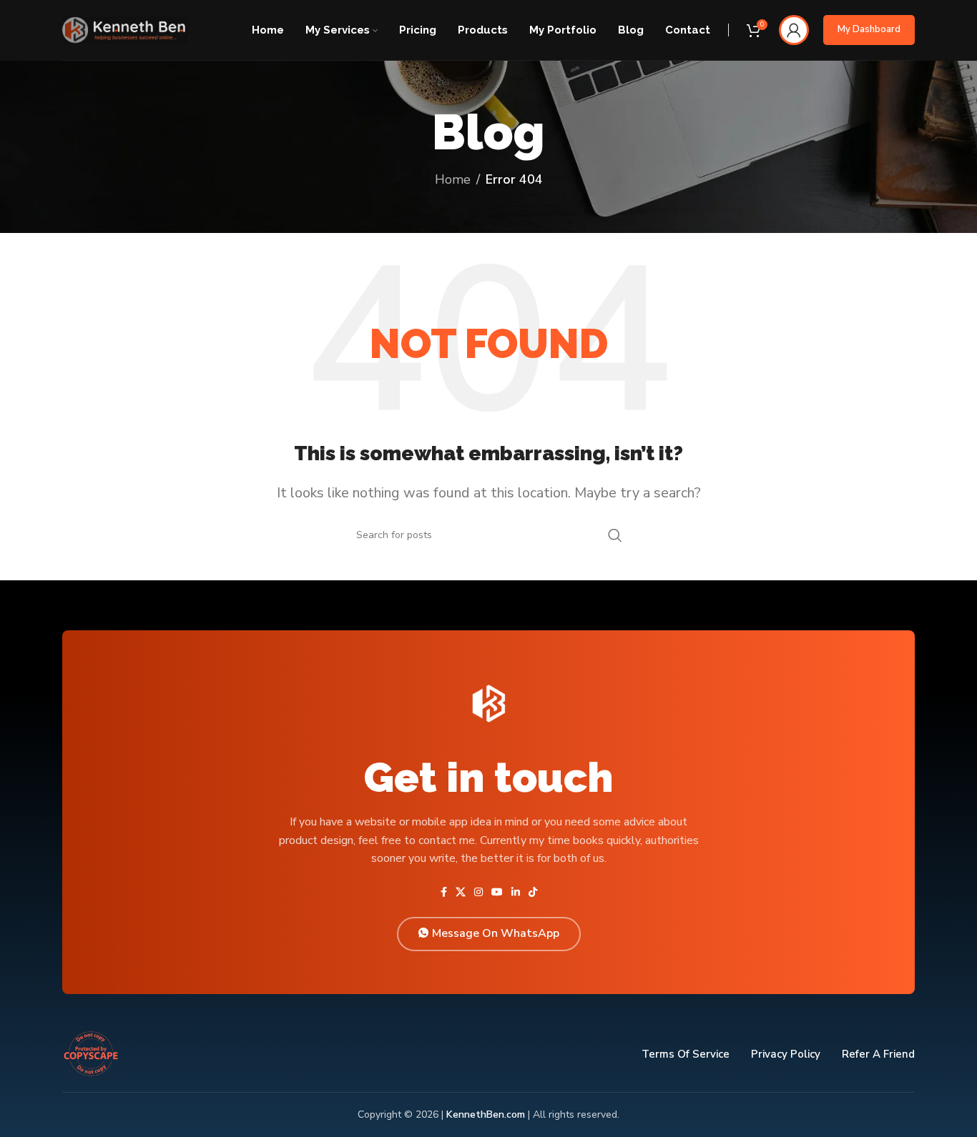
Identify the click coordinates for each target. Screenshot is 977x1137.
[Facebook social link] (443, 893)
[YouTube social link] (497, 893)
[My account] (794, 30)
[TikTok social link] (532, 893)
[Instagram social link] (478, 893)
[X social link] (460, 893)
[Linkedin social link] (515, 893)
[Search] (615, 535)
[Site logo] (124, 28)
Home (453, 179)
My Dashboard (869, 29)
